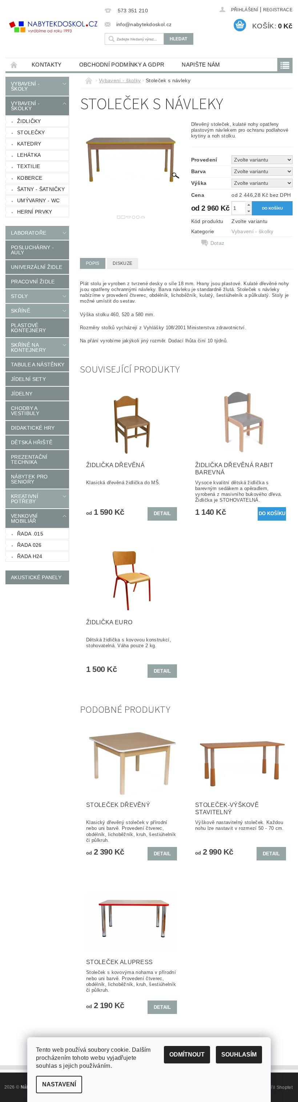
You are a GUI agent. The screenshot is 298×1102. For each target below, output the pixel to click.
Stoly (19, 296)
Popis (93, 263)
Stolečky (31, 132)
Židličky (29, 121)
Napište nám (201, 64)
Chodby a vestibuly (25, 410)
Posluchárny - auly (32, 249)
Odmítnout (187, 1054)
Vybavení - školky (25, 105)
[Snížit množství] (248, 211)
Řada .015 (30, 534)
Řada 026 (29, 545)
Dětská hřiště (31, 442)
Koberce (29, 178)
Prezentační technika (29, 459)
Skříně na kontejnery (28, 347)
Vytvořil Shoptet (276, 1087)
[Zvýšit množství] (248, 204)
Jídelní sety (28, 379)
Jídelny (21, 394)
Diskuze (122, 263)
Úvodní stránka (14, 64)
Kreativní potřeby (24, 498)
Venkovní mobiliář (24, 518)
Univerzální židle (36, 267)
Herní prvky (34, 212)
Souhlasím (239, 1054)
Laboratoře (28, 233)
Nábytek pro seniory (29, 479)
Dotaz (217, 243)
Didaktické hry (33, 428)
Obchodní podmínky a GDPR (122, 64)
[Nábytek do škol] (53, 27)
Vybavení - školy (25, 86)
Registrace (278, 9)
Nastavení (59, 1084)
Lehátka (29, 155)
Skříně (20, 311)
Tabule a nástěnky (37, 364)
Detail (162, 513)
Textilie (28, 166)
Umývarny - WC (38, 200)
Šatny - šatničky (41, 189)
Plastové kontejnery (28, 327)
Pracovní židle (33, 282)
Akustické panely (36, 577)
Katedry (29, 144)
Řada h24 (30, 556)
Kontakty (47, 64)
